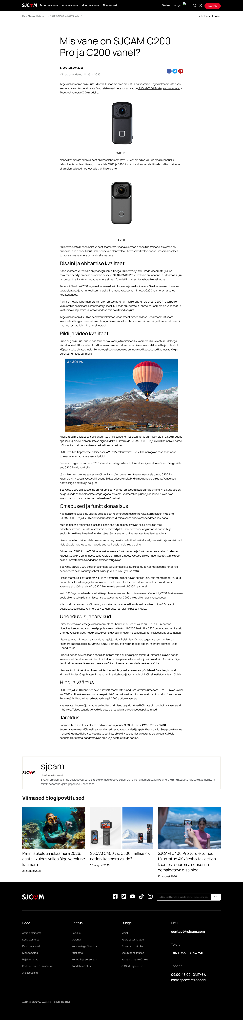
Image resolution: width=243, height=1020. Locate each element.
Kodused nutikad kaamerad (37, 966)
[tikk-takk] (141, 897)
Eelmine (206, 16)
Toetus (166, 5)
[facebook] (115, 897)
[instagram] (150, 897)
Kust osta (77, 953)
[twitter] (124, 897)
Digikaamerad (30, 953)
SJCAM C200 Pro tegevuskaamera (159, 88)
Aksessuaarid (110, 5)
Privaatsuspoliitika (132, 946)
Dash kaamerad (31, 946)
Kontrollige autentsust (85, 959)
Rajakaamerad (30, 959)
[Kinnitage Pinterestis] (180, 71)
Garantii (76, 939)
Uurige (177, 5)
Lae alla (76, 933)
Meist (125, 933)
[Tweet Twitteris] (174, 71)
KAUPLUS (212, 5)
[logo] (29, 5)
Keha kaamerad (70, 5)
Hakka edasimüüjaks (133, 939)
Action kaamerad (49, 5)
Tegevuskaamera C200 (74, 92)
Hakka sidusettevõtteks (135, 959)
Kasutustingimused (133, 953)
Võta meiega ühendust (85, 946)
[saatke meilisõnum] (216, 897)
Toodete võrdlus (81, 966)
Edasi (215, 16)
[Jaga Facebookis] (169, 71)
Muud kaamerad (91, 5)
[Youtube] (132, 897)
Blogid (32, 16)
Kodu (24, 16)
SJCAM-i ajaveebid (132, 966)
